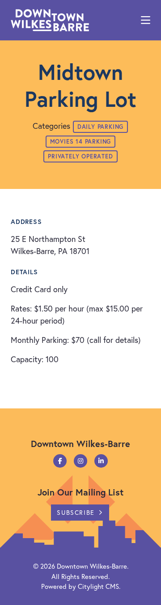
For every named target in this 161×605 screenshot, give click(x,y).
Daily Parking (100, 127)
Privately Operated (80, 156)
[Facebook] (60, 461)
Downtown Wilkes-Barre (92, 565)
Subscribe (75, 512)
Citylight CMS (98, 586)
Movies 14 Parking (80, 141)
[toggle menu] (145, 20)
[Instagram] (80, 461)
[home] (50, 20)
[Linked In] (101, 461)
